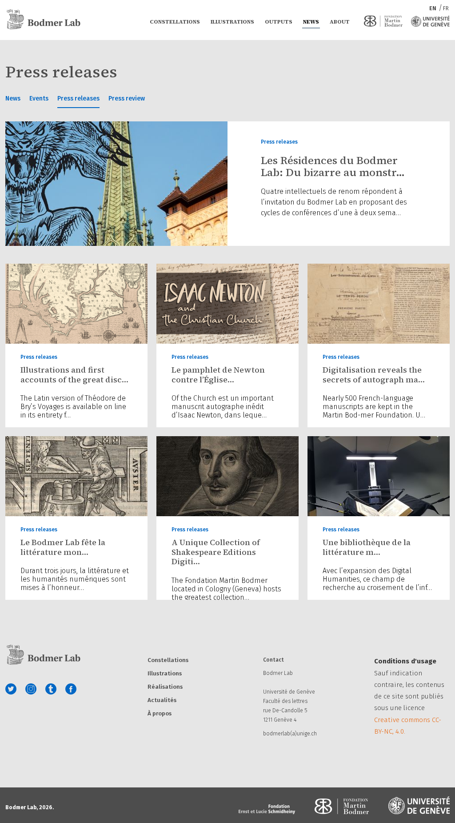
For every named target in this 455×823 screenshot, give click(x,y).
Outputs (278, 21)
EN (433, 8)
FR (446, 8)
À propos (160, 714)
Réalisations (165, 687)
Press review (126, 98)
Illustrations (232, 21)
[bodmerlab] (43, 19)
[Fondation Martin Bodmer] (383, 21)
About (340, 21)
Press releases (78, 98)
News (311, 21)
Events (38, 98)
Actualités (162, 700)
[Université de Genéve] (430, 21)
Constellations (175, 21)
